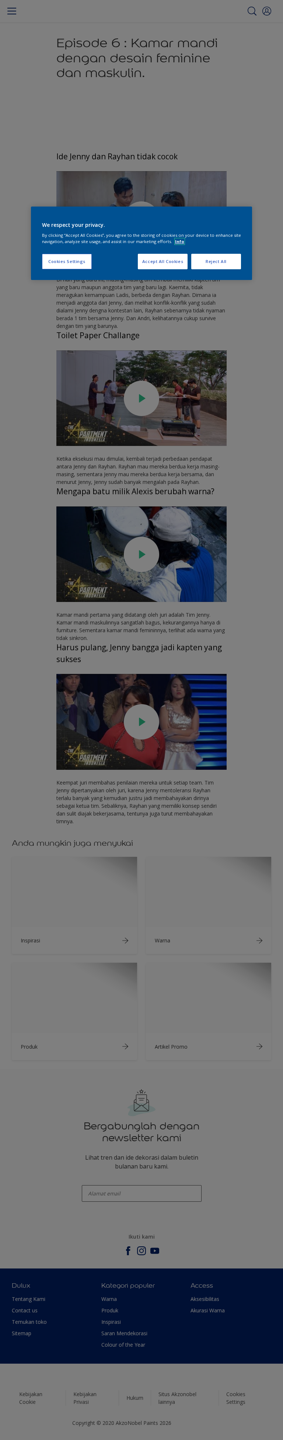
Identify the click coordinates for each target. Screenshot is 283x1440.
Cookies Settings (66, 261)
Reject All (216, 261)
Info (179, 241)
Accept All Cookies (162, 261)
